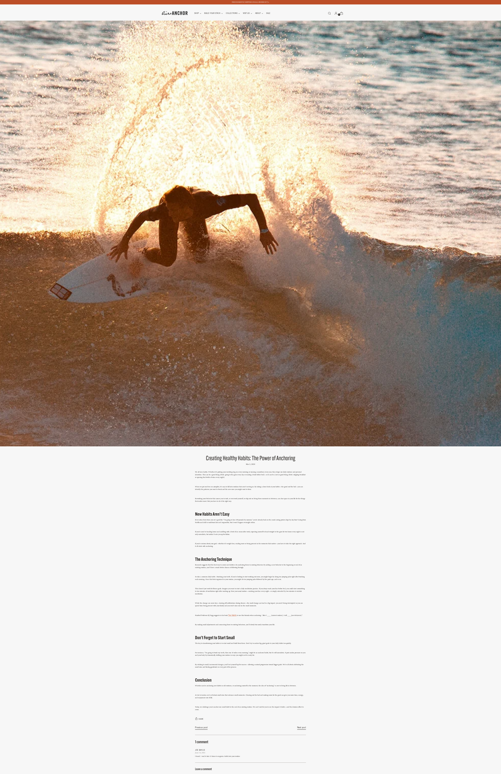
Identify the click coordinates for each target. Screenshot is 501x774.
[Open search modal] (329, 13)
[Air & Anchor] (174, 13)
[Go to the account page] (335, 13)
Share (201, 719)
